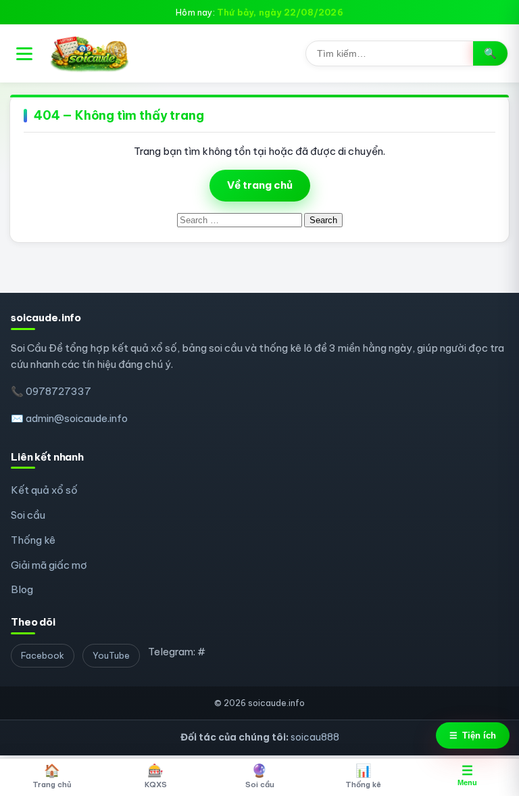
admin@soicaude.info (77, 418)
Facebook (42, 655)
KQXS (156, 775)
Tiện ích (472, 735)
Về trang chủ (260, 185)
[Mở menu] (24, 54)
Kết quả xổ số (44, 490)
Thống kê (33, 540)
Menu (467, 775)
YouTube (111, 655)
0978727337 (58, 391)
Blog (22, 589)
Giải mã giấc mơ (49, 565)
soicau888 (315, 737)
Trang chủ (52, 775)
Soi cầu (28, 515)
